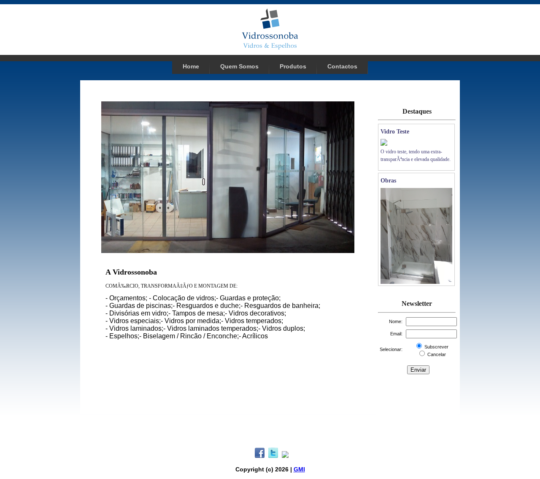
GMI (299, 469)
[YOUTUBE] (285, 455)
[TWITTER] (273, 455)
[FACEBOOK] (260, 455)
